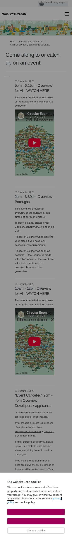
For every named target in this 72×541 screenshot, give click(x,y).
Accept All (36, 521)
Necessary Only (36, 511)
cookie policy (27, 502)
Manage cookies (36, 530)
